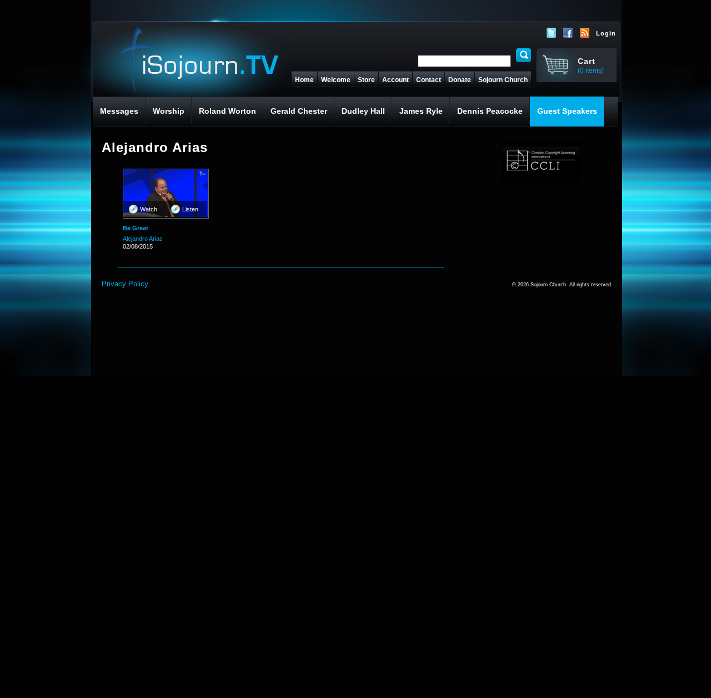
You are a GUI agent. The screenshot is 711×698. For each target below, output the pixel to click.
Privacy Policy (125, 284)
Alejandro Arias (143, 238)
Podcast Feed (585, 33)
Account (395, 80)
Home (304, 80)
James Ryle (421, 111)
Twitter (552, 33)
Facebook (568, 33)
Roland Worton (227, 111)
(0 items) (591, 70)
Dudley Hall (363, 111)
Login (606, 33)
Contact (428, 80)
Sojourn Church (503, 80)
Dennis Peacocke (490, 111)
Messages (119, 111)
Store (366, 80)
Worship (168, 111)
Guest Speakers (567, 111)
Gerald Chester (299, 111)
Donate (459, 80)
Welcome (336, 80)
